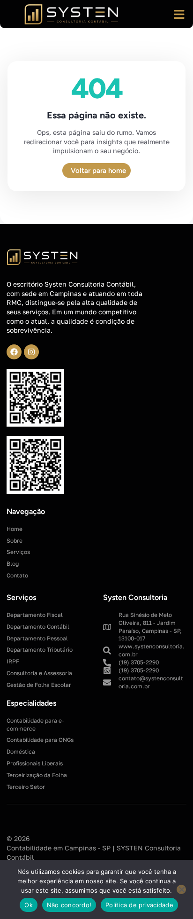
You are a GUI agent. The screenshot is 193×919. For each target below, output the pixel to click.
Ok (28, 905)
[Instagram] (31, 351)
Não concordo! (69, 905)
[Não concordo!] (181, 889)
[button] (179, 14)
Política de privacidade (139, 905)
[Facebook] (14, 351)
